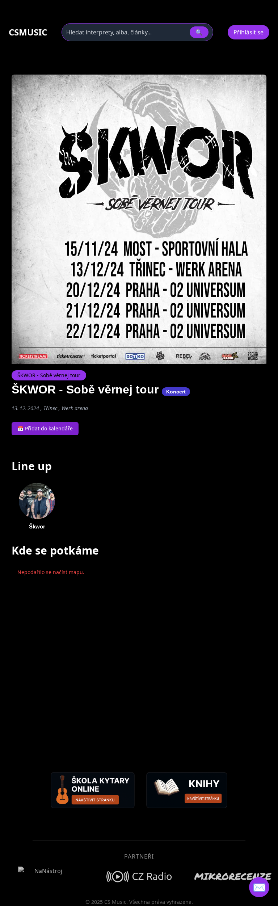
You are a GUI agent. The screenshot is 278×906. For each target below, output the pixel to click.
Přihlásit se (248, 32)
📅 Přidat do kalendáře (45, 428)
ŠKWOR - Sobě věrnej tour (48, 375)
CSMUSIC (28, 32)
